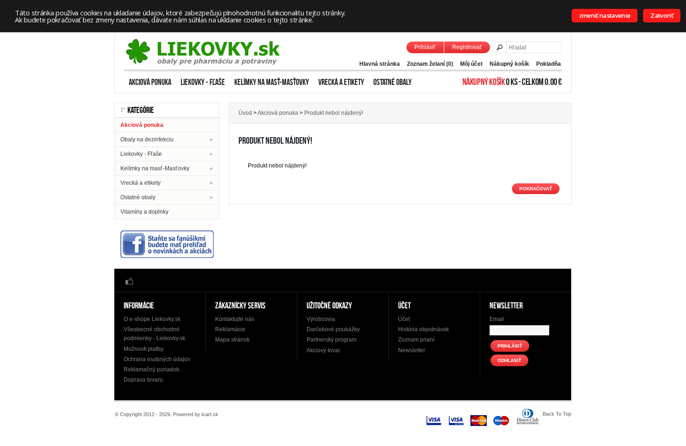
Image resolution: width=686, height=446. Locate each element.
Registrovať (467, 47)
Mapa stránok (232, 339)
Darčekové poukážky (333, 329)
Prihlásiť (425, 47)
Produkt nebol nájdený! (333, 113)
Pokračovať (535, 188)
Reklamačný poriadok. (152, 369)
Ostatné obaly (392, 82)
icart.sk (210, 414)
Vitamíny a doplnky (144, 212)
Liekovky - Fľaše (203, 82)
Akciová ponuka (150, 82)
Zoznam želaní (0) (430, 64)
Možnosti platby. (144, 349)
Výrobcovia (321, 319)
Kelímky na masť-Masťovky (271, 82)
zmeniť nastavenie (604, 15)
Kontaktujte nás (234, 319)
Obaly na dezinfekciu (147, 139)
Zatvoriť (662, 15)
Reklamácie (230, 329)
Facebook (129, 280)
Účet (404, 319)
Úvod (245, 113)
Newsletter (411, 350)
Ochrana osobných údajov (157, 359)
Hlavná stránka (379, 64)
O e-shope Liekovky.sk (152, 319)
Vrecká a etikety (341, 82)
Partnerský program (332, 339)
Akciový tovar (323, 350)
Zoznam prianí (416, 339)
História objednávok (423, 329)
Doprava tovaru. (144, 379)
